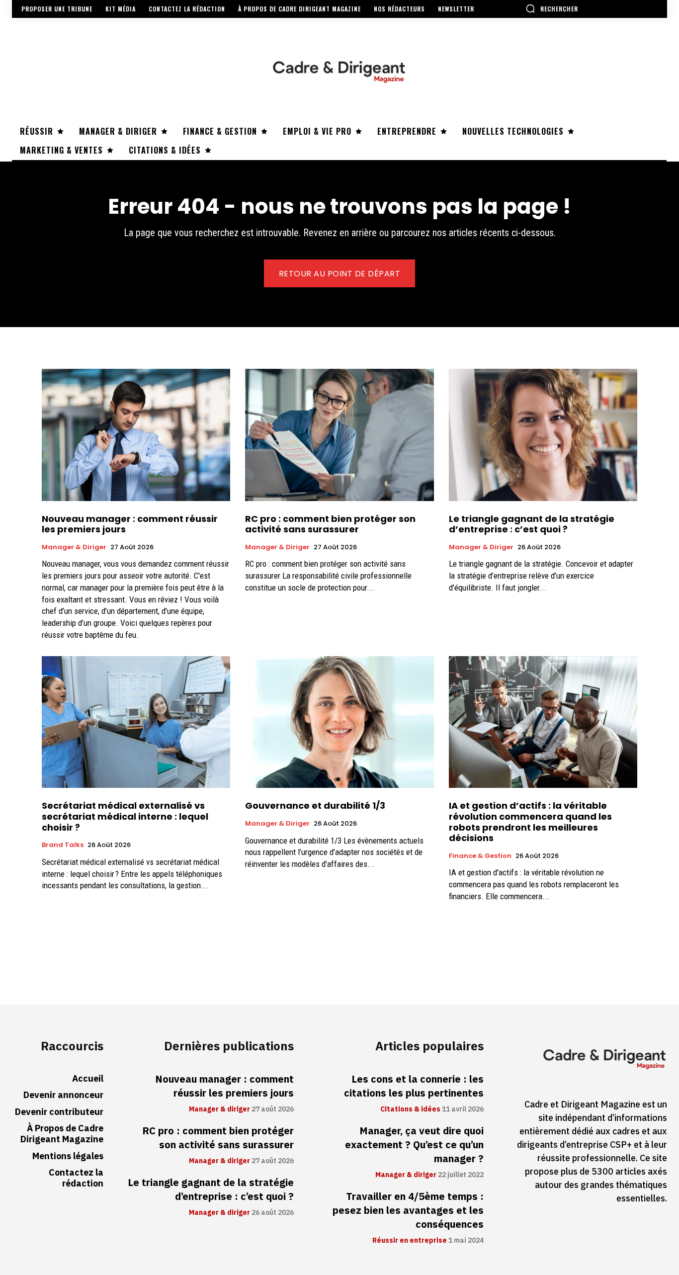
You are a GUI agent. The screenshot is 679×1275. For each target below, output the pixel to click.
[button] (551, 8)
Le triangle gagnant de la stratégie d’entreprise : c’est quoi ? (531, 524)
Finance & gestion (480, 856)
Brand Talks (63, 845)
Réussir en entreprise (409, 1240)
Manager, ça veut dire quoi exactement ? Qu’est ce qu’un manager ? (414, 1144)
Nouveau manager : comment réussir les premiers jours (130, 524)
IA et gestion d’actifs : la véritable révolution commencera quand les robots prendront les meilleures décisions (530, 821)
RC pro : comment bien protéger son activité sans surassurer (330, 524)
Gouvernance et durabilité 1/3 (315, 805)
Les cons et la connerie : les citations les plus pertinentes (414, 1086)
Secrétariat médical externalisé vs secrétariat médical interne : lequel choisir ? (125, 816)
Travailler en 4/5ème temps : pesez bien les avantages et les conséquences (408, 1210)
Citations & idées (410, 1109)
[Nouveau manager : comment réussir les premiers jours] (136, 435)
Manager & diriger (74, 547)
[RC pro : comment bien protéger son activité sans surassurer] (339, 435)
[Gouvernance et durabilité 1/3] (339, 722)
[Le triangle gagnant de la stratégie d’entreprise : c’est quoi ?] (543, 435)
